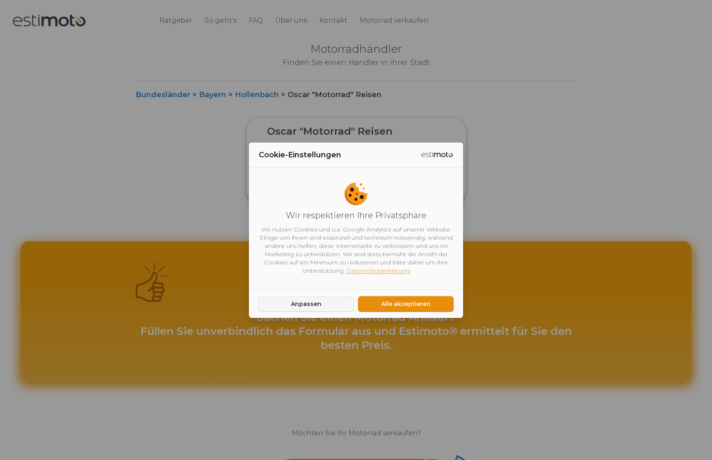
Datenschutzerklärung (378, 270)
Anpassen (306, 304)
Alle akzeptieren (406, 304)
